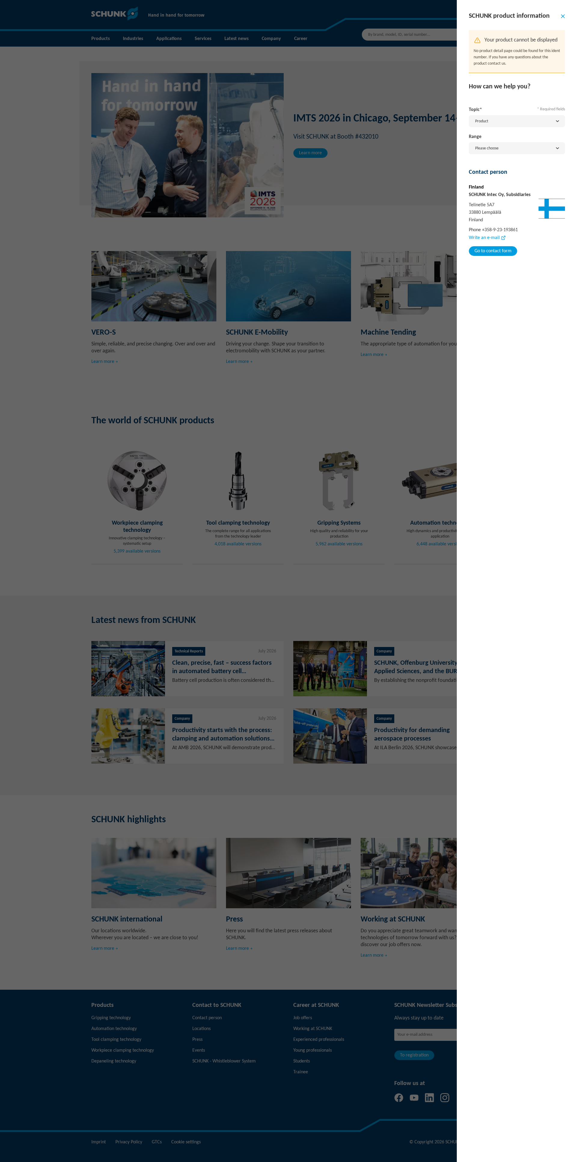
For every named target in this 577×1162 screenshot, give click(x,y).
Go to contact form (493, 251)
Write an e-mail (484, 237)
